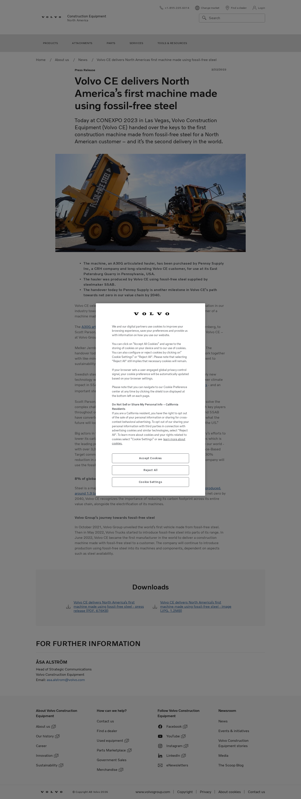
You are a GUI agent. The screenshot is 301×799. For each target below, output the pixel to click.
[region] (150, 399)
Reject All (150, 470)
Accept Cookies (150, 458)
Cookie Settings (150, 482)
